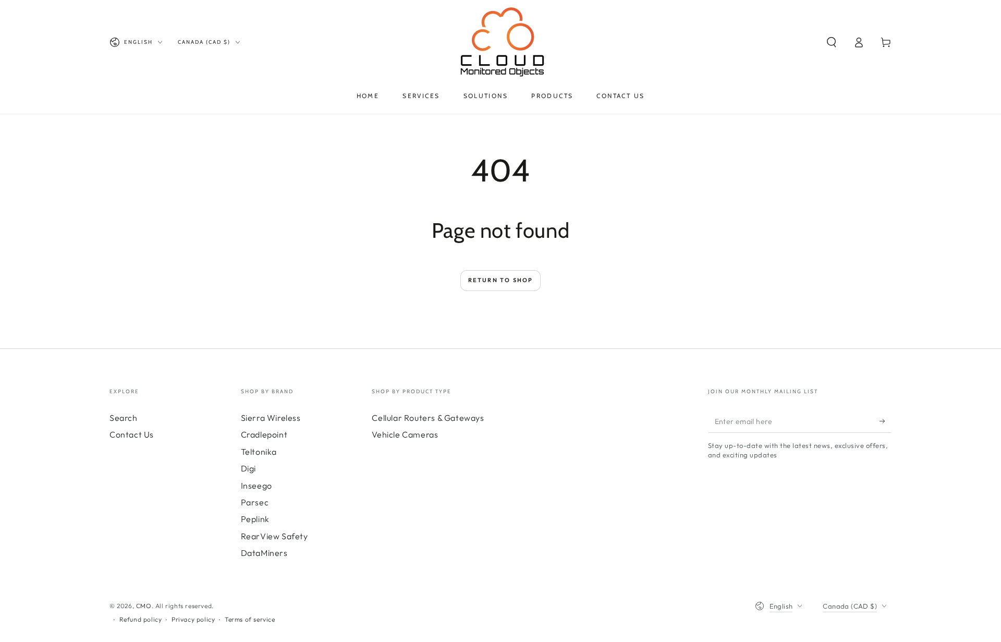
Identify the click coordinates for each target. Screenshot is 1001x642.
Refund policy (140, 619)
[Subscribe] (886, 420)
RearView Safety (274, 536)
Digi (248, 468)
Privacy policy (193, 619)
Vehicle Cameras (405, 434)
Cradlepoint (264, 434)
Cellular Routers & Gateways (428, 418)
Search (123, 418)
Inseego (256, 485)
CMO (144, 606)
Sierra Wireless (271, 418)
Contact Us (131, 434)
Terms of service (250, 619)
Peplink (255, 519)
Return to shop (500, 280)
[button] (831, 42)
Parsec (255, 502)
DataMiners (264, 553)
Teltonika (259, 451)
